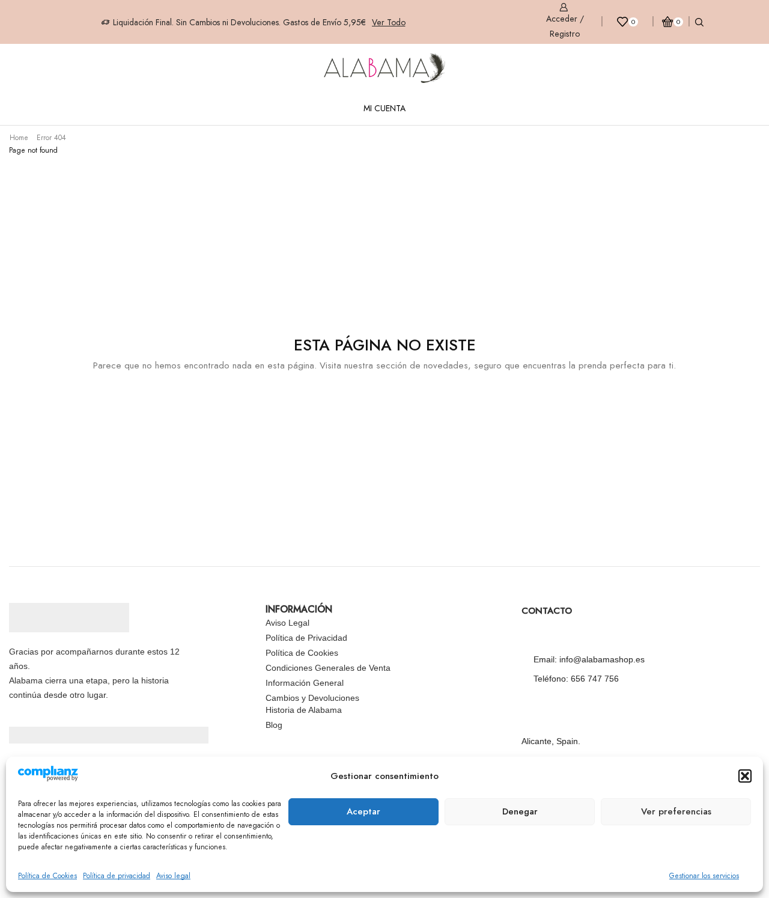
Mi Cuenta (384, 108)
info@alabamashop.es (602, 659)
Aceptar (363, 811)
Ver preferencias (676, 811)
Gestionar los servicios (704, 875)
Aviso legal (173, 875)
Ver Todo (389, 22)
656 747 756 (595, 678)
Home (19, 137)
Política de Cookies (47, 875)
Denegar (520, 811)
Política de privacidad (116, 875)
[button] (745, 776)
